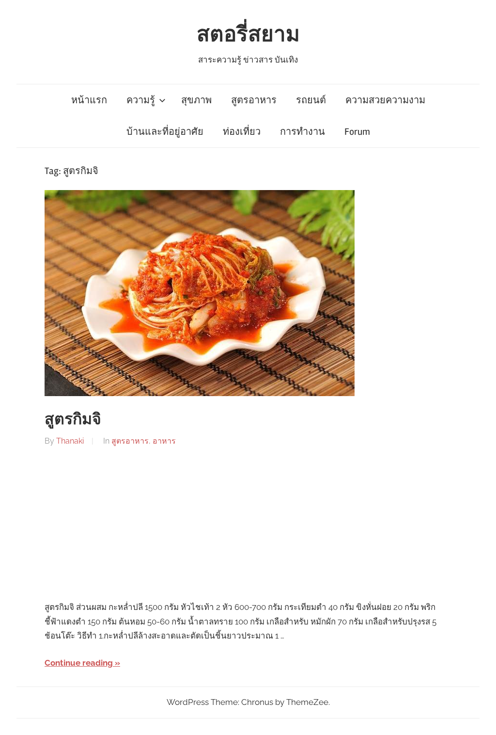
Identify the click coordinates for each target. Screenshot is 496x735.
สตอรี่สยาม (248, 34)
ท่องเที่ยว (242, 132)
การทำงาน (302, 132)
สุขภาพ (196, 100)
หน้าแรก (89, 100)
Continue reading (79, 663)
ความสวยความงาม (385, 100)
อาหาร (164, 441)
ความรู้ (140, 100)
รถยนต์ (311, 100)
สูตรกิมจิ (73, 419)
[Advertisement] (248, 524)
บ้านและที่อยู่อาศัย (164, 132)
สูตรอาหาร (254, 100)
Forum (357, 132)
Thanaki (70, 441)
